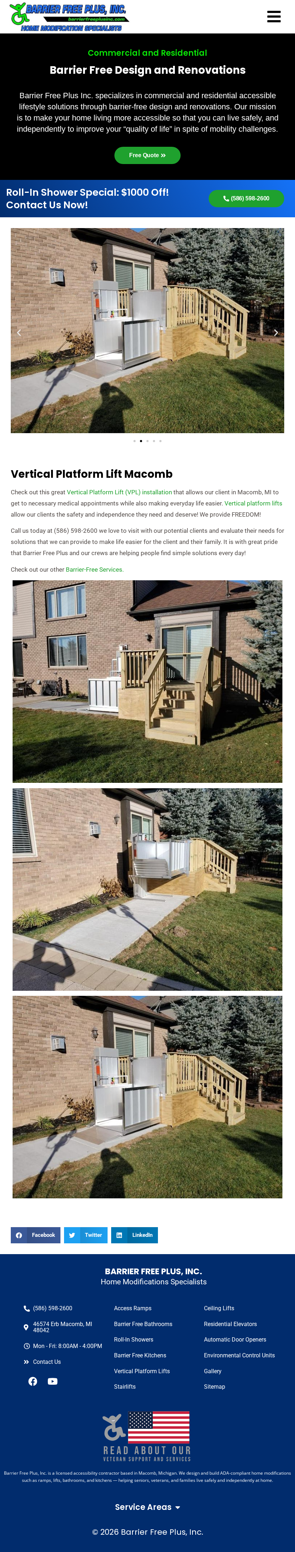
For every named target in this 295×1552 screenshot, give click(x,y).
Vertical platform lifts (253, 503)
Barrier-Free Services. (95, 569)
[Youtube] (53, 1381)
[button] (35, 1235)
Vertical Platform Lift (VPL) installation (119, 492)
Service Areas (143, 1507)
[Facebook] (33, 1381)
